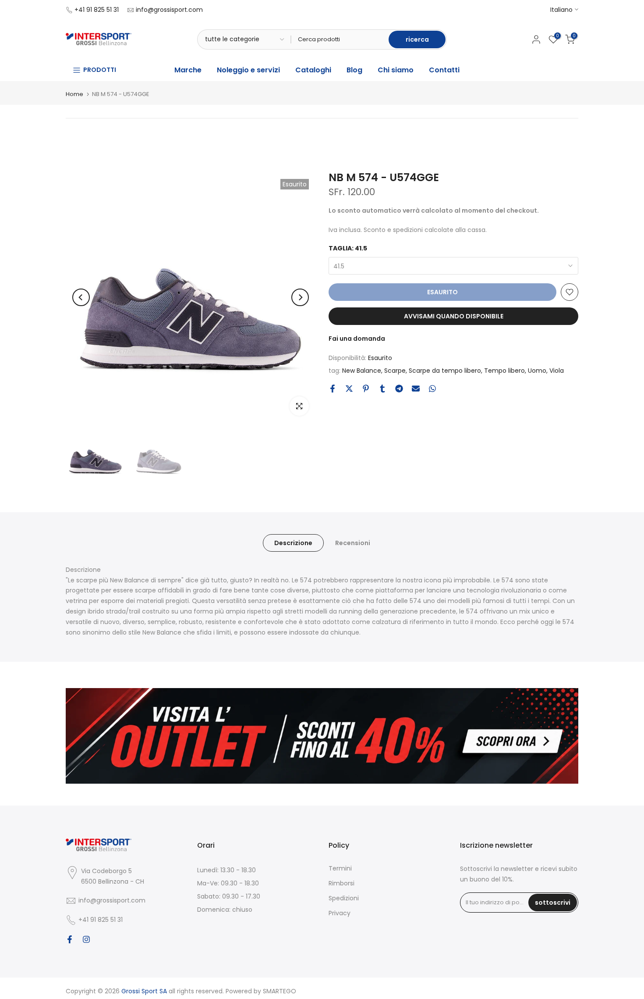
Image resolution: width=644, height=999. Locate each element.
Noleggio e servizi (248, 70)
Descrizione (293, 542)
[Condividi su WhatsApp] (432, 388)
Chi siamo (396, 70)
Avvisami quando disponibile (453, 316)
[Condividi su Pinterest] (366, 388)
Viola (556, 370)
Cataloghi (313, 70)
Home (74, 94)
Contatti (444, 70)
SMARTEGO (279, 991)
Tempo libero (504, 370)
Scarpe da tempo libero (445, 370)
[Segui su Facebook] (70, 939)
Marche (188, 70)
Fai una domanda (357, 338)
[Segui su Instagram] (86, 939)
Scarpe (395, 370)
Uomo (537, 370)
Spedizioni (344, 898)
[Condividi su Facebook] (332, 388)
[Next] (300, 297)
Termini (340, 868)
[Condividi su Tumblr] (382, 388)
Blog (354, 70)
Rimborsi (341, 883)
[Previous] (81, 297)
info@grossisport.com (169, 9)
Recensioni (352, 542)
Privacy (339, 913)
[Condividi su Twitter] (349, 388)
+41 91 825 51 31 (96, 9)
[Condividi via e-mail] (416, 388)
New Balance (361, 370)
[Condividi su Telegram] (399, 388)
